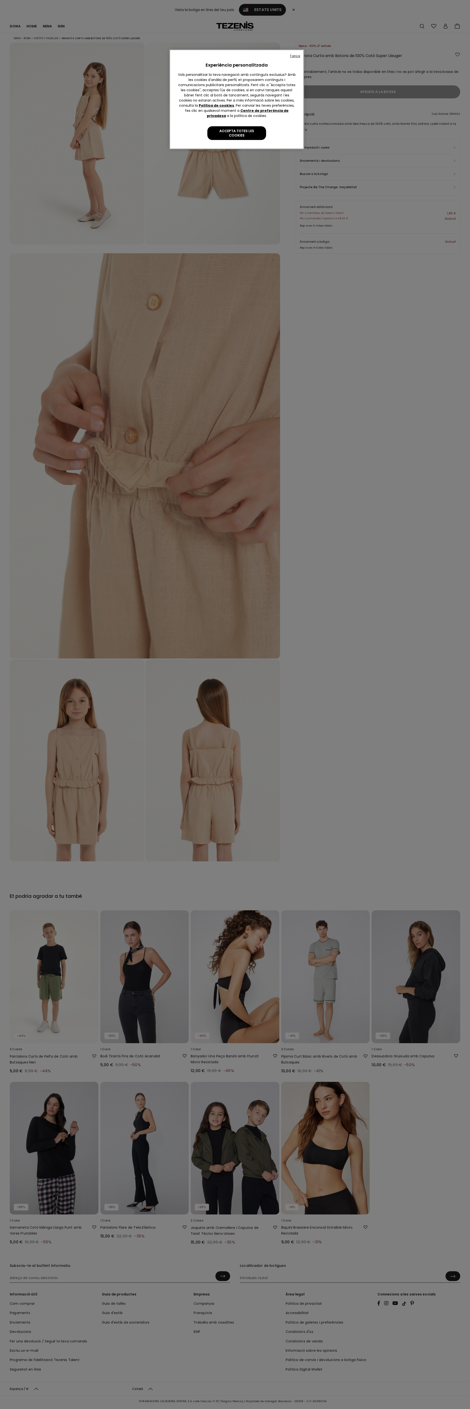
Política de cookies (216, 105)
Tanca (295, 56)
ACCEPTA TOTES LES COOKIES (236, 133)
